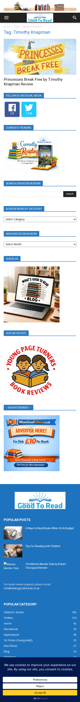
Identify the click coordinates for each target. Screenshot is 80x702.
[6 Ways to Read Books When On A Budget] (13, 532)
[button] (6, 18)
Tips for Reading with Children (42, 546)
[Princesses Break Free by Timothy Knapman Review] (40, 57)
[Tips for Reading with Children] (13, 550)
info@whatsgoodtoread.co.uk (21, 588)
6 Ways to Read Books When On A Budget (49, 528)
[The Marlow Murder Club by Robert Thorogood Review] (13, 568)
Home (7, 26)
